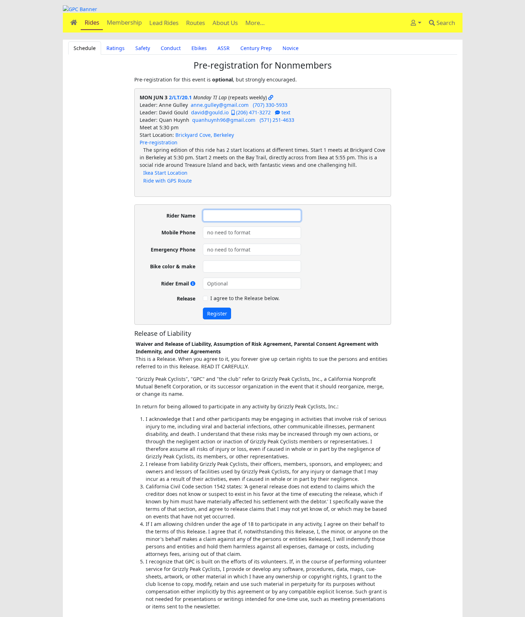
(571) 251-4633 (277, 119)
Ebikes (199, 48)
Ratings (115, 48)
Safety (142, 48)
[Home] (73, 22)
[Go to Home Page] (262, 9)
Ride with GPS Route (167, 180)
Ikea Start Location (165, 172)
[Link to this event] (270, 97)
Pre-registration (159, 142)
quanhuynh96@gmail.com (223, 119)
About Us (225, 23)
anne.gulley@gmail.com (220, 104)
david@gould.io (210, 112)
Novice (290, 48)
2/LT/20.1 (180, 97)
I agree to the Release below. (245, 298)
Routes (195, 23)
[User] (416, 23)
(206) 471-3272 (253, 112)
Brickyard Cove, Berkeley (204, 134)
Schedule (85, 48)
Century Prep (256, 48)
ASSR (224, 48)
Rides (92, 22)
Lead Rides (164, 23)
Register (217, 313)
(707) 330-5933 (270, 104)
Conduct (171, 48)
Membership (124, 22)
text (285, 112)
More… (255, 23)
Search (445, 23)
